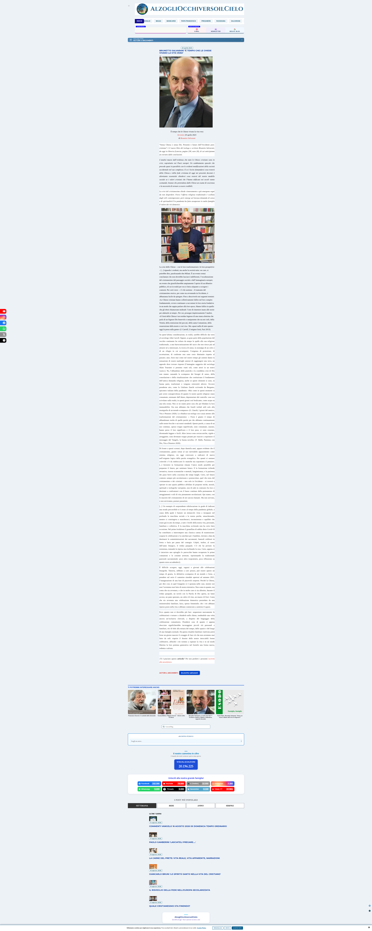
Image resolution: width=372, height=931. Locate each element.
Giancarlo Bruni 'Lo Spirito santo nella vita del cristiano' (185, 874)
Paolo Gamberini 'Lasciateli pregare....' (172, 842)
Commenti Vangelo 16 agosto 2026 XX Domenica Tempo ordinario (188, 826)
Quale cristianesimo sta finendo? (169, 906)
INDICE (139, 21)
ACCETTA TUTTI (237, 928)
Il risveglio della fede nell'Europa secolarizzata (161, 30)
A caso (219, 21)
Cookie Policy (201, 928)
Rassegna (153, 21)
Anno (201, 805)
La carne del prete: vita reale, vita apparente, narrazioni (184, 858)
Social (181, 21)
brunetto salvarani (189, 673)
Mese (171, 805)
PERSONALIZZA (218, 928)
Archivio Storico (186, 736)
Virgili (207, 21)
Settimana (142, 805)
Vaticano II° (194, 21)
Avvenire (180, 135)
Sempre (230, 805)
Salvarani (167, 21)
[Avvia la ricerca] (164, 727)
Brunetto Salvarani (188, 138)
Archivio (231, 21)
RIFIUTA (228, 928)
